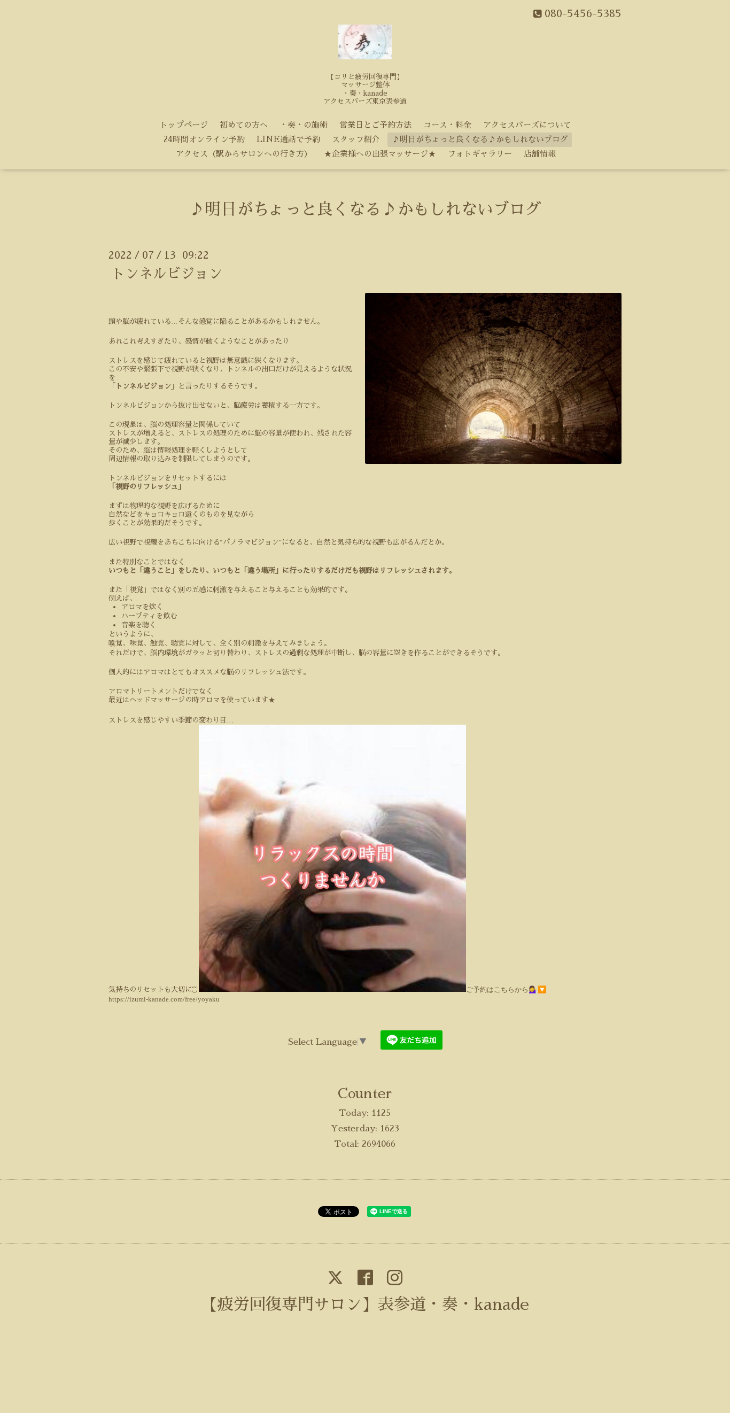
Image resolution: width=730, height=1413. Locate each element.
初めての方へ (244, 125)
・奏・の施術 (303, 125)
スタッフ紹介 (356, 139)
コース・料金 (447, 125)
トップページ (184, 125)
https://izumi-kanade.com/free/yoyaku (164, 999)
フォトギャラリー (480, 154)
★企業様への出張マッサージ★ (380, 154)
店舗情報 (540, 154)
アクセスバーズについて (527, 125)
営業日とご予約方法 (375, 125)
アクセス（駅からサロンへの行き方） (244, 154)
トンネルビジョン (166, 274)
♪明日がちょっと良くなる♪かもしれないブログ (480, 139)
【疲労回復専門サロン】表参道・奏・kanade (365, 1304)
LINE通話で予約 (288, 139)
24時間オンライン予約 (204, 139)
